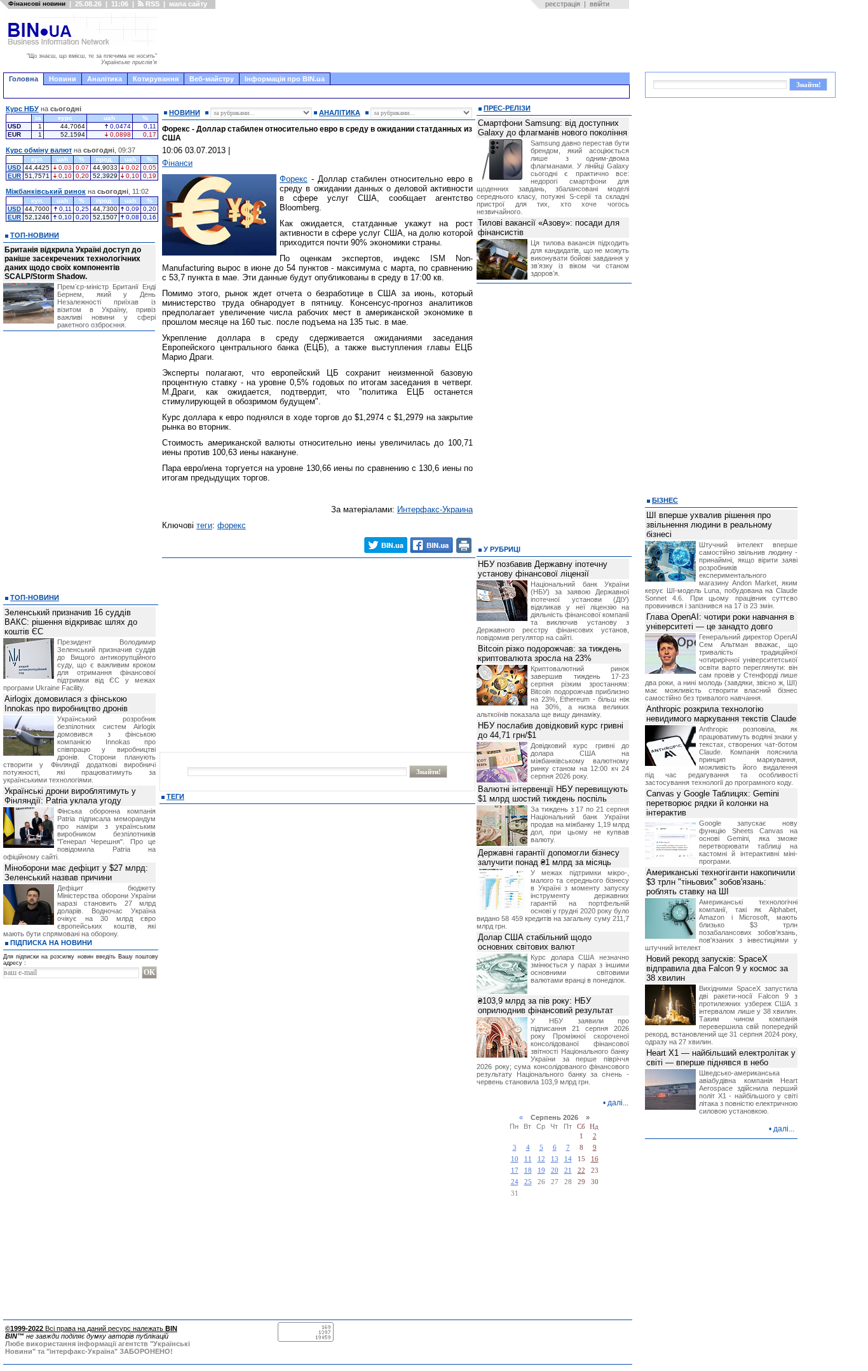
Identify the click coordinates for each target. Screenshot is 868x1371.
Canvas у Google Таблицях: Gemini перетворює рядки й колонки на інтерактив (712, 803)
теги (204, 525)
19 (541, 1170)
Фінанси (177, 163)
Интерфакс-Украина (435, 509)
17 (515, 1170)
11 (528, 1159)
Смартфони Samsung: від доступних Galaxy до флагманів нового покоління (552, 127)
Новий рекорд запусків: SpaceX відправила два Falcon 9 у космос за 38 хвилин (717, 968)
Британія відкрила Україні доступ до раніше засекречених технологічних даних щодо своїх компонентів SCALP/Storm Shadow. (72, 263)
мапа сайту (188, 4)
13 (555, 1159)
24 (515, 1181)
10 (515, 1159)
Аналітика (104, 79)
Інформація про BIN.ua (285, 79)
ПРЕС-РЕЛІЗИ (507, 108)
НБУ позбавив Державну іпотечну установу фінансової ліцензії (542, 568)
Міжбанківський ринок (46, 191)
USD (14, 167)
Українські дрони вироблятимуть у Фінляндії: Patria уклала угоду (70, 795)
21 (568, 1170)
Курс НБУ (22, 109)
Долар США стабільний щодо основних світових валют (535, 942)
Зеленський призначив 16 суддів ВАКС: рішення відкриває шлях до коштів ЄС (70, 622)
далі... (617, 1102)
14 (568, 1159)
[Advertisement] (397, 40)
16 (595, 1159)
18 (528, 1170)
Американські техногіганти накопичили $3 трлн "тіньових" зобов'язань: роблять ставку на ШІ (720, 882)
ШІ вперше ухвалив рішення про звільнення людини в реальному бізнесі (709, 524)
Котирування (156, 79)
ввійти (599, 4)
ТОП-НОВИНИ (34, 235)
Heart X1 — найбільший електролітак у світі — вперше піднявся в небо (721, 1057)
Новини (62, 79)
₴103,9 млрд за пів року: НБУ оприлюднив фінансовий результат (545, 1005)
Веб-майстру (211, 79)
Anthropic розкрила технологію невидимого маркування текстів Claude (721, 713)
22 (581, 1170)
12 (541, 1159)
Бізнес (665, 500)
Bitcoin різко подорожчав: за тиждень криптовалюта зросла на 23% (549, 653)
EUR (14, 175)
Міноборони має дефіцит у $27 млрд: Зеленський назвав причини (76, 872)
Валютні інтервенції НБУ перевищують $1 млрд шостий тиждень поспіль (553, 793)
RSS (151, 4)
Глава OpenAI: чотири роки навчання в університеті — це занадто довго (720, 621)
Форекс (294, 179)
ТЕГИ (175, 796)
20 (555, 1170)
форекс (231, 525)
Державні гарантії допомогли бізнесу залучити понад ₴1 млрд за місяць (549, 857)
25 (528, 1181)
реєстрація (562, 4)
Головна (23, 79)
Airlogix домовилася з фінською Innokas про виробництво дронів (66, 703)
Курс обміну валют (39, 150)
